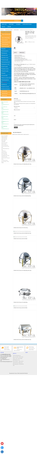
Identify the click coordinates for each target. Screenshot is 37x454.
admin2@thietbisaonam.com (5, 104)
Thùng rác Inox (20, 362)
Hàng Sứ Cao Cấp (4, 156)
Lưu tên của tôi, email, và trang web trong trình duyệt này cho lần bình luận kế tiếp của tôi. (24, 125)
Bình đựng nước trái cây (16, 359)
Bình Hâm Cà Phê (5, 55)
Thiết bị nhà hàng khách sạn (17, 355)
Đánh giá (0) (22, 52)
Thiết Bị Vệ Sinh (4, 95)
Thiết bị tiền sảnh (15, 362)
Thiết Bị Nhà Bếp (4, 91)
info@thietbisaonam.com (24, 91)
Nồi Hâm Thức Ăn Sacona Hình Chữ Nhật (20, 238)
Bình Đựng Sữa (4, 53)
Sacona (16, 373)
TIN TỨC (3, 26)
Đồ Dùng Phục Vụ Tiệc (5, 64)
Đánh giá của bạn (17, 106)
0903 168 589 (6, 116)
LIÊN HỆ (9, 26)
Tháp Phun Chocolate (5, 86)
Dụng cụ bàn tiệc (21, 361)
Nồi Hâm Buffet (16, 29)
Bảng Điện (3, 48)
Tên (15, 115)
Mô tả (15, 52)
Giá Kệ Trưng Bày (5, 66)
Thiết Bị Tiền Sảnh (4, 93)
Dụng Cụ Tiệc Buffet (4, 135)
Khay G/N (3, 73)
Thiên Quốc (26, 373)
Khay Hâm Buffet (4, 75)
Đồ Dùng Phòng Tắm (5, 44)
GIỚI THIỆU (11, 24)
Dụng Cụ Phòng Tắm (4, 145)
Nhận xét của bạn (17, 109)
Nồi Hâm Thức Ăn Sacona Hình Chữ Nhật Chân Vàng (22, 233)
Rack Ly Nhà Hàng (4, 154)
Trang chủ (2, 29)
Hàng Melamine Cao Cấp (5, 155)
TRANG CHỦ (4, 24)
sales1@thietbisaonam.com (5, 109)
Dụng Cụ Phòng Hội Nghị (5, 37)
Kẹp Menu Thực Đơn (5, 68)
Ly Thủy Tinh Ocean (4, 160)
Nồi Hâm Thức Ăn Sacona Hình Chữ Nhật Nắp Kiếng (22, 195)
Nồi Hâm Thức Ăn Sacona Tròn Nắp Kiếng (20, 302)
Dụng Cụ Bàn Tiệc (4, 139)
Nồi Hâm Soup (4, 84)
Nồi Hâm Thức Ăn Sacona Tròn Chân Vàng (21, 227)
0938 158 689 (6, 111)
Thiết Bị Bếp (3, 141)
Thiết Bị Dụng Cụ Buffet (8, 29)
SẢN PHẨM (18, 24)
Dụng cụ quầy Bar (15, 361)
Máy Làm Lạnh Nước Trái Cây (6, 77)
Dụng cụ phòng (20, 358)
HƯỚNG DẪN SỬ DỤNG (27, 24)
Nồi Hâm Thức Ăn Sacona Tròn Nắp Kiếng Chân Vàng (22, 270)
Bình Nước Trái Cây (5, 57)
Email (15, 119)
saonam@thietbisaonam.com (5, 128)
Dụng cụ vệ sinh (15, 358)
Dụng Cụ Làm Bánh (4, 142)
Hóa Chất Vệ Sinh (4, 153)
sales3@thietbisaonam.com (5, 114)
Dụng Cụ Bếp (3, 140)
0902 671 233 (7, 121)
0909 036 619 (5, 126)
